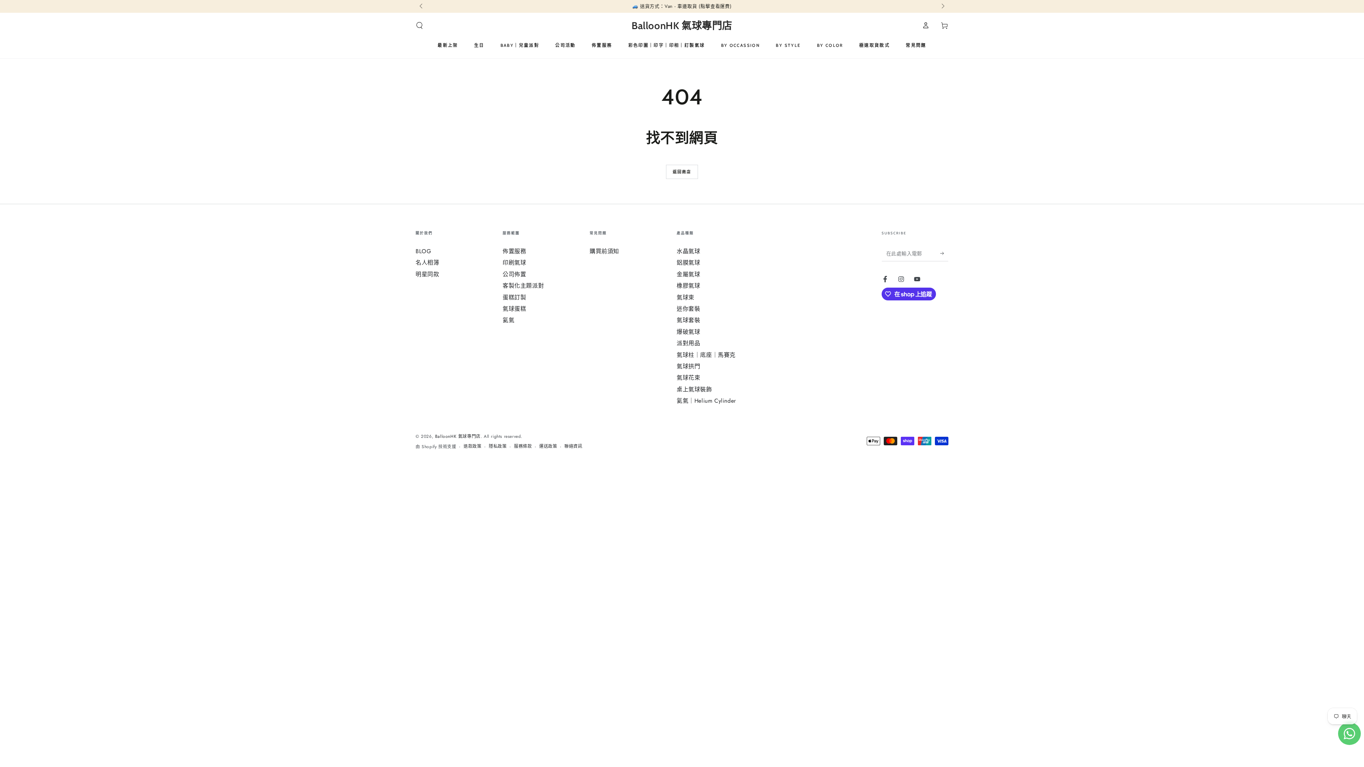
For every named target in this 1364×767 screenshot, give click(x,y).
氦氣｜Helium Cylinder (706, 401)
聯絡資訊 (573, 447)
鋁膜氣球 (688, 263)
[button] (419, 25)
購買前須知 (604, 251)
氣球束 (685, 297)
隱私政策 (498, 447)
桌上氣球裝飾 (694, 389)
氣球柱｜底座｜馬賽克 (706, 355)
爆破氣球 (688, 332)
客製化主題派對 (523, 286)
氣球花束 (688, 378)
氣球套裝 (688, 320)
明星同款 (427, 274)
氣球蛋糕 (514, 309)
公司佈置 (514, 274)
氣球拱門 (688, 366)
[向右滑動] (942, 6)
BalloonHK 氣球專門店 (458, 436)
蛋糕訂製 (514, 297)
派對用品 (688, 343)
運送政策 (548, 447)
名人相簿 (427, 263)
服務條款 (523, 447)
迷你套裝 (688, 309)
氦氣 (508, 320)
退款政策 (472, 447)
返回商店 (682, 172)
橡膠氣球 (688, 286)
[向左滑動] (422, 6)
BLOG (423, 251)
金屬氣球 (688, 274)
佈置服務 (514, 251)
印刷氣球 (514, 263)
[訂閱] (944, 253)
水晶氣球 (688, 251)
